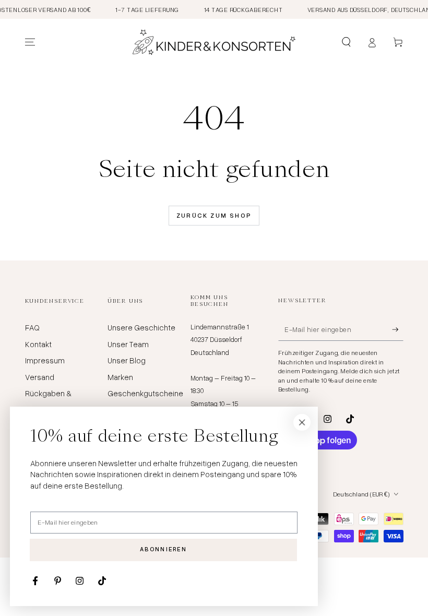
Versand (39, 377)
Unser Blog (127, 360)
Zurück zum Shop (214, 215)
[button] (346, 42)
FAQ (32, 327)
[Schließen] (302, 422)
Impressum (45, 360)
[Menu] (30, 42)
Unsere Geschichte (141, 327)
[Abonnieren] (397, 329)
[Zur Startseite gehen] (214, 42)
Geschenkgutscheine (145, 393)
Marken (120, 377)
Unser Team (128, 344)
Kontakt (38, 344)
